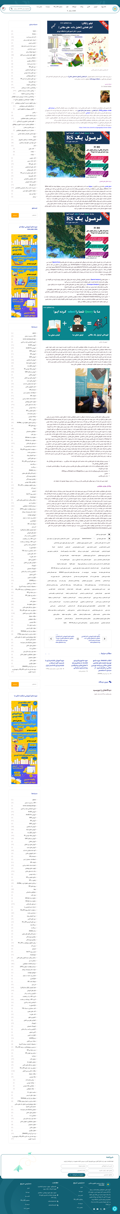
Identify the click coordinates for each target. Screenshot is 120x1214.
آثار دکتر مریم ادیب (31, 37)
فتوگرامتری (33, 521)
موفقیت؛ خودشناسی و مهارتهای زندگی (24, 100)
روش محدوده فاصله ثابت (104, 585)
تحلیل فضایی (107, 186)
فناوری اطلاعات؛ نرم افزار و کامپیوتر (27, 140)
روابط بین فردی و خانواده (27, 94)
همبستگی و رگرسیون (94, 623)
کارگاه (109, 606)
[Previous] (49, 654)
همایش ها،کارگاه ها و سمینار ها (28, 643)
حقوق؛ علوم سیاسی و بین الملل (28, 55)
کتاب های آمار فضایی (30, 167)
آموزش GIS (33, 354)
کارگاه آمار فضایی (101, 606)
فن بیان (34, 527)
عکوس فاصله (78, 589)
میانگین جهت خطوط (66, 614)
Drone (34, 34)
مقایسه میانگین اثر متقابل (84, 614)
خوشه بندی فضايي (106, 576)
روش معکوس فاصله (77, 585)
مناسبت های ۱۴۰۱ (31, 625)
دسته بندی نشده (31, 64)
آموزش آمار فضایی (106, 551)
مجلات (32, 152)
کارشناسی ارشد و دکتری (30, 545)
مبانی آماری (52, 606)
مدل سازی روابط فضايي (97, 610)
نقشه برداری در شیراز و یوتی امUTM (54, 669)
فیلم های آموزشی (31, 533)
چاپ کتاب (33, 434)
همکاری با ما (33, 648)
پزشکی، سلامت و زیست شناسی (26, 91)
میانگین (75, 614)
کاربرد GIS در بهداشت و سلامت (28, 542)
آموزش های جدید (31, 381)
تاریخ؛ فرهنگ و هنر (31, 52)
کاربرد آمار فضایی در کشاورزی (86, 602)
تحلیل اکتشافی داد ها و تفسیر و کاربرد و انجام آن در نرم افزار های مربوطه (94, 564)
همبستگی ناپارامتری (105, 623)
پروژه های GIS (32, 425)
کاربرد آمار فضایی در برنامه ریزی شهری (101, 597)
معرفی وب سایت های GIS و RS (28, 610)
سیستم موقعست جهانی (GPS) (28, 509)
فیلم (67, 7)
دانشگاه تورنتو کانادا (95, 79)
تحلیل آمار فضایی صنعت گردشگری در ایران (81, 560)
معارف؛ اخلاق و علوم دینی (29, 191)
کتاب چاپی (31, 149)
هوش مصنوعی (32, 657)
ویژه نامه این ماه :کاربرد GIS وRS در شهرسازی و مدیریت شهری (24, 670)
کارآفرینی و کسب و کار (30, 536)
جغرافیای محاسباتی (31, 431)
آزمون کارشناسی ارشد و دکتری (28, 342)
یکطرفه (65, 623)
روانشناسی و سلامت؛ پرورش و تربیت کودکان (23, 97)
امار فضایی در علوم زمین (52, 551)
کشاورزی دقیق (32, 560)
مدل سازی (107, 610)
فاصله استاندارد (61, 589)
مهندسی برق (32, 194)
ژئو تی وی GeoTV (31, 494)
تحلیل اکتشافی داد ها (65, 560)
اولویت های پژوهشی (30, 402)
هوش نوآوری (32, 663)
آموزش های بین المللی (101, 534)
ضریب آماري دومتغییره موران (98, 589)
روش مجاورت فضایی (52, 581)
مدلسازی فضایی (71, 610)
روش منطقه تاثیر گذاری (65, 585)
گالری (88, 7)
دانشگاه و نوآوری (31, 61)
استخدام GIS (32, 390)
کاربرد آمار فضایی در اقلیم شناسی (56, 593)
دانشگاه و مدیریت (31, 58)
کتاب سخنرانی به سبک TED (29, 551)
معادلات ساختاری (106, 614)
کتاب (34, 146)
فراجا (34, 137)
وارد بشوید (97, 694)
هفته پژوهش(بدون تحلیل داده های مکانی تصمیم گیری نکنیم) (25, 638)
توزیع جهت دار (85, 572)
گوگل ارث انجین (32, 577)
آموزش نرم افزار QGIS (30, 372)
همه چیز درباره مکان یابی (29, 651)
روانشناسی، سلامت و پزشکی (29, 88)
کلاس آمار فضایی (61, 606)
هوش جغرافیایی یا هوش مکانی (28, 654)
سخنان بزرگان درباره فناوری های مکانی (26, 500)
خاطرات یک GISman (30, 437)
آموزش (95, 7)
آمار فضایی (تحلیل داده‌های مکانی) (77, 77)
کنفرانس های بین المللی (30, 563)
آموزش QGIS (32, 357)
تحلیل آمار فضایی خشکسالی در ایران (102, 560)
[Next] (46, 654)
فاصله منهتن (107, 593)
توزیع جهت (93, 572)
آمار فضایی (95, 110)
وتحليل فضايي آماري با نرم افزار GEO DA (78, 623)
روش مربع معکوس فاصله (90, 585)
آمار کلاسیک (60, 547)
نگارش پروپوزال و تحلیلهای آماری (26, 109)
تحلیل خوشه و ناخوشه (62, 564)
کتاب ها (80, 1195)
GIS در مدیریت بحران (30, 336)
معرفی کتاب (33, 601)
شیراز (109, 589)
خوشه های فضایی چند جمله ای (81, 576)
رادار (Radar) (32, 470)
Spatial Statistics (86, 538)
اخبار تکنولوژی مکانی (31, 387)
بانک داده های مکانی (30, 405)
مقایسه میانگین (96, 614)
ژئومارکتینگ (33, 497)
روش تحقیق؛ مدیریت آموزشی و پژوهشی (25, 103)
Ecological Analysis (93, 284)
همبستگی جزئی (58, 618)
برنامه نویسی (32, 408)
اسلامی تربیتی (32, 43)
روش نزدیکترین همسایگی (52, 585)
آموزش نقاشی (32, 375)
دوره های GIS (32, 67)
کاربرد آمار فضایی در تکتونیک (69, 597)
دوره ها (81, 1191)
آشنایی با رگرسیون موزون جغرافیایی (84, 543)
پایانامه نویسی (32, 417)
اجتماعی (88, 113)
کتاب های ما (33, 557)
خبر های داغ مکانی (31, 443)
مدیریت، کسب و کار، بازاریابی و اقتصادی (25, 188)
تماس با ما (39, 7)
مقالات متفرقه (32, 616)
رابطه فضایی (97, 581)
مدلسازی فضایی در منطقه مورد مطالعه (56, 610)
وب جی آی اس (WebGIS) (103, 673)
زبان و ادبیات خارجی (30, 115)
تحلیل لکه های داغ (105, 568)
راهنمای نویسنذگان (31, 479)
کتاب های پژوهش (31, 170)
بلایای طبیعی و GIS (31, 411)
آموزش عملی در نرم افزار (83, 551)
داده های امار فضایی (66, 576)
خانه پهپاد (103, 7)
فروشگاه (74, 7)
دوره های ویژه (32, 82)
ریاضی (34, 112)
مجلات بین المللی (31, 583)
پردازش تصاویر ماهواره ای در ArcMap (26, 423)
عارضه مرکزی (87, 589)
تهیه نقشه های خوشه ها (104, 572)
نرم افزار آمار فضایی (68, 618)
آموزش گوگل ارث (31, 366)
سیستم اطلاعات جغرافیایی (29, 506)
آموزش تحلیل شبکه (31, 363)
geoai (34, 333)
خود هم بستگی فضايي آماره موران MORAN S (69, 572)
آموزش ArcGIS (32, 345)
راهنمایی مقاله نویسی (30, 482)
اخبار (81, 1187)
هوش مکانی (33, 660)
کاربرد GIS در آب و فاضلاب (29, 539)
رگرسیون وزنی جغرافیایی (87, 581)
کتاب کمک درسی (31, 161)
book (34, 31)
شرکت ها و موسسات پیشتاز (29, 512)
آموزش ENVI (32, 351)
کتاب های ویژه (32, 176)
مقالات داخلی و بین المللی (29, 613)
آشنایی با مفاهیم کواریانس (78, 547)
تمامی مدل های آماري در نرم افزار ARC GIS (60, 568)
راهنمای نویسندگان (31, 476)
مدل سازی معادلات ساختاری (83, 610)
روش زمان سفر (62, 581)
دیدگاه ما (33, 467)
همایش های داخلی (31, 645)
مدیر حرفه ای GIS (31, 592)
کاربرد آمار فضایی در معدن (54, 602)
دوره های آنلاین (32, 458)
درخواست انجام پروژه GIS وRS (28, 449)
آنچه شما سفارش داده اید (29, 384)
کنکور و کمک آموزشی (30, 182)
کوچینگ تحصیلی (31, 569)
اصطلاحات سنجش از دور (29, 393)
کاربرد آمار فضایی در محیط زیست (70, 602)
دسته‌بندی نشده (82, 671)
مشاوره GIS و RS (58, 7)
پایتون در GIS (32, 420)
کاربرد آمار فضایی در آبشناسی (86, 593)
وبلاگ (81, 7)
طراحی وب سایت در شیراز (29, 518)
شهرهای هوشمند (32, 515)
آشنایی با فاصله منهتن (92, 547)
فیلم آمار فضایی (98, 593)
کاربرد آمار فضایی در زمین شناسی (103, 602)
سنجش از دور (32, 503)
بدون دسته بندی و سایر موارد (28, 46)
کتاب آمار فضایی (71, 606)
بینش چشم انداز (31, 414)
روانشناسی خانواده (31, 85)
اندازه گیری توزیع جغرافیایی (89, 555)
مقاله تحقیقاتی (32, 619)
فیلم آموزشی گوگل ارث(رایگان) (28, 530)
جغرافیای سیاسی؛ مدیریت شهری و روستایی (23, 124)
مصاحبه (34, 598)
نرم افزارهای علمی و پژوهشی (27, 106)
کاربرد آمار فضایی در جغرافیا (54, 597)
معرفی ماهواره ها (31, 604)
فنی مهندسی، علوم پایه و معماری (28, 143)
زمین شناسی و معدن (29, 127)
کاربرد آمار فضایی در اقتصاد (71, 593)
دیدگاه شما (33, 464)
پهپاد (34, 428)
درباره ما (48, 7)
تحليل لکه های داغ (64, 555)
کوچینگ (34, 566)
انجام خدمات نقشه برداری (29, 399)
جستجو (15, 215)
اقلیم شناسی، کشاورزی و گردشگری (25, 121)
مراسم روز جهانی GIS (30, 595)
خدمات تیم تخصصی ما (30, 446)
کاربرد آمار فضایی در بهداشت (84, 597)
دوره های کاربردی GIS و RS (29, 461)
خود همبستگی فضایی (51, 572)
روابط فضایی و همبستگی (73, 581)
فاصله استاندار (70, 589)
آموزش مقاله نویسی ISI (30, 369)
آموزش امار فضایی (95, 551)
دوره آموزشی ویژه (31, 455)
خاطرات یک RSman (31, 440)
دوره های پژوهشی (31, 76)
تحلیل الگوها (72, 564)
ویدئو (34, 197)
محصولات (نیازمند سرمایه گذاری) (27, 586)
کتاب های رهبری (32, 554)
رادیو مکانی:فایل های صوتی (29, 473)
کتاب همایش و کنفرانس (30, 179)
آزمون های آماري (76, 538)
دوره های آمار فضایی (30, 70)
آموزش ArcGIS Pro (31, 348)
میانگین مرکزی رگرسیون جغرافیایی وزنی (101, 618)
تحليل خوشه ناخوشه (76, 555)
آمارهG (53, 547)
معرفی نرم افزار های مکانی (29, 607)
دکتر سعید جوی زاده (55, 576)
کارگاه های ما (33, 548)
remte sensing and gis (29, 339)
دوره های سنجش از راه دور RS (28, 79)
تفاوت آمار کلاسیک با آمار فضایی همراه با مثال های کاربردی (86, 568)
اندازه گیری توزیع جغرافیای (104, 555)
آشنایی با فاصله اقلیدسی (104, 547)
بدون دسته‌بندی (32, 49)
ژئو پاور (34, 491)
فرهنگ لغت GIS (32, 524)
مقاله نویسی (33, 622)
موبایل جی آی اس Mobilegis (28, 631)
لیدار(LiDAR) (32, 580)
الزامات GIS (33, 396)
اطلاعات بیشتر (72, 11)
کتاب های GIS (32, 164)
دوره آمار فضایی (106, 581)
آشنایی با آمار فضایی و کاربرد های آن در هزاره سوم (58, 538)
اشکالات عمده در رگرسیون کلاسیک (68, 551)
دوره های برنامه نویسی (30, 73)
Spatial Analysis (95, 280)
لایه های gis (33, 185)
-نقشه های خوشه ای (101, 538)
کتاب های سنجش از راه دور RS (28, 173)
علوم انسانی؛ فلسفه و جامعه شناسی (27, 134)
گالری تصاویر (32, 574)
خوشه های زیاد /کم (94, 576)
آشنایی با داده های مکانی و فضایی (102, 543)
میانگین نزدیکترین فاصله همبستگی (82, 618)
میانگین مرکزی (56, 614)
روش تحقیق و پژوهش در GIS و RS (27, 485)
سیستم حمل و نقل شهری (84, 110)
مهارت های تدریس (31, 628)
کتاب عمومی (33, 158)
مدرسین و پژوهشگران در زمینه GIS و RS (26, 589)
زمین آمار (33, 488)
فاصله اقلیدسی (52, 589)
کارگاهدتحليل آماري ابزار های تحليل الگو (86, 606)
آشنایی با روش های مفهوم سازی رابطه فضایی (64, 543)
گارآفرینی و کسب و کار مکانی (28, 572)
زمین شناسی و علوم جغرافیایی (28, 118)
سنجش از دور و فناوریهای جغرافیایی (25, 130)
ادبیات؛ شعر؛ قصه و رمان (30, 40)
